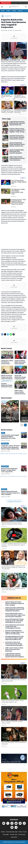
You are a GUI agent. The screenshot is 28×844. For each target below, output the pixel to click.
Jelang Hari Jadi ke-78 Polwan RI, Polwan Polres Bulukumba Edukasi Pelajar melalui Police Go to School (7, 362)
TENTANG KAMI (13, 834)
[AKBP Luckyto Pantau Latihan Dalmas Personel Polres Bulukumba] (5, 159)
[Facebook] (2, 334)
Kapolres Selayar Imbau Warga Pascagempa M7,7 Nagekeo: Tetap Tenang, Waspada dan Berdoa (17, 130)
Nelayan (4, 489)
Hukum (14, 10)
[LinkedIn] (11, 827)
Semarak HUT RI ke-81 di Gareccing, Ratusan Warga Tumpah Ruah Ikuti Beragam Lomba (14, 643)
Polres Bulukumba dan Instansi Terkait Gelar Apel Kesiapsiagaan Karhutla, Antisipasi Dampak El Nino (14, 626)
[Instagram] (11, 823)
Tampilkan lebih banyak (14, 501)
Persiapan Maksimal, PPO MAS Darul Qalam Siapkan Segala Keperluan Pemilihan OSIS (14, 638)
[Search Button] (25, 6)
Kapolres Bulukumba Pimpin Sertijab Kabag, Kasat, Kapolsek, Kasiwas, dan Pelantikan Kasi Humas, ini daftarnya (9, 419)
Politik (8, 10)
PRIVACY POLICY (23, 832)
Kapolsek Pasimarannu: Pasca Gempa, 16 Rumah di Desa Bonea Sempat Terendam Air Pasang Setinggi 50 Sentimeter (16, 137)
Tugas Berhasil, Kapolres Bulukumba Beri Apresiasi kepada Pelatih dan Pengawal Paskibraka (17, 123)
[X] (5, 334)
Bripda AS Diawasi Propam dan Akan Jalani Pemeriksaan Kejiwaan (7, 377)
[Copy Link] (13, 334)
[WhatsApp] (11, 334)
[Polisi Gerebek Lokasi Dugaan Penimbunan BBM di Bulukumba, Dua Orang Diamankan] (24, 435)
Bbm (3, 433)
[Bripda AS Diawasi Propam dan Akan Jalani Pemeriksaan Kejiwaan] (7, 370)
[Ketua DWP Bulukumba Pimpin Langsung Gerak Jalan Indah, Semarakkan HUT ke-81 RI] (21, 370)
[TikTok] (24, 823)
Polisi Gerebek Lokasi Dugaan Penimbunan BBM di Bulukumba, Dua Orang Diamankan (10, 436)
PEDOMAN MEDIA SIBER (11, 832)
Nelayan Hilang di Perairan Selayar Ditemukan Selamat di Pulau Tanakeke (10, 493)
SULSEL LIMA (10, 842)
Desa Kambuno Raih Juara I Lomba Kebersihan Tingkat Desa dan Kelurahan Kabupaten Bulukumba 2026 (15, 615)
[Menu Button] (2, 6)
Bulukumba (5, 443)
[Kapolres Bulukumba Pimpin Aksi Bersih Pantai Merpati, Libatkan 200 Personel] (5, 145)
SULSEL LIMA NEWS (20, 842)
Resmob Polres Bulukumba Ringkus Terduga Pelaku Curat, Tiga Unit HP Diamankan (9, 470)
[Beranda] (2, 15)
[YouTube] (16, 823)
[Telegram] (8, 334)
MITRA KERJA (14, 837)
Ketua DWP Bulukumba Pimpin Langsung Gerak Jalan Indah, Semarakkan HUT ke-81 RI (20, 377)
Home (2, 10)
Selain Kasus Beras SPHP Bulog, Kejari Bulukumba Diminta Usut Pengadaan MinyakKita (14, 609)
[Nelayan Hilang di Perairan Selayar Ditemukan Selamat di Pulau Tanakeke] (24, 491)
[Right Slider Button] (26, 10)
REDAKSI (3, 832)
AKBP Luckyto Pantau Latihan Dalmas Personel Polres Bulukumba (17, 158)
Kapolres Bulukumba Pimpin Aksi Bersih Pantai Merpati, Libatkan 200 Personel (17, 144)
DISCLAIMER (6, 834)
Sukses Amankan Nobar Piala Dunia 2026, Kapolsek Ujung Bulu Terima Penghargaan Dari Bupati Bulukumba (17, 151)
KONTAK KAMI (21, 834)
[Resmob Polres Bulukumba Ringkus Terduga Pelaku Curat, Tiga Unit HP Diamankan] (24, 468)
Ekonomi (20, 10)
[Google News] (20, 823)
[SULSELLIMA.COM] (14, 6)
